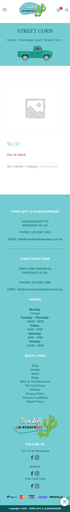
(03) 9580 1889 (41, 282)
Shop (35, 365)
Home (11, 40)
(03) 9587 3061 (41, 232)
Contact (35, 369)
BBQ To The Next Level (35, 381)
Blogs (35, 377)
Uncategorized (30, 40)
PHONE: (25, 282)
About (35, 373)
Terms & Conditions (35, 397)
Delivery (35, 389)
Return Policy (35, 401)
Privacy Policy (35, 393)
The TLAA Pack (35, 385)
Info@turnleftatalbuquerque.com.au (40, 239)
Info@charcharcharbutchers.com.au (40, 289)
